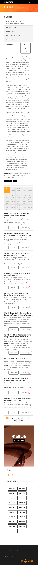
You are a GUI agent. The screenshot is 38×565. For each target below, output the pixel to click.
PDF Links (25, 227)
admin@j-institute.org (17, 475)
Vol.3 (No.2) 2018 (13, 196)
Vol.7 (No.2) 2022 (13, 207)
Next (15, 181)
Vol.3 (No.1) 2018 (7, 196)
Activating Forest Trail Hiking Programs (15, 359)
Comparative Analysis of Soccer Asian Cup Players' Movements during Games (16, 294)
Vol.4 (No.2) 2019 (24, 196)
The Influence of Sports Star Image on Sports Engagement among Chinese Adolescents (17, 336)
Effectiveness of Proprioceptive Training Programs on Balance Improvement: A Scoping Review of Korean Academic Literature (17, 235)
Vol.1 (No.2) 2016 (18, 190)
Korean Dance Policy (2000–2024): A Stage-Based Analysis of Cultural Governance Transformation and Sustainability (17, 215)
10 (14, 420)
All (7, 188)
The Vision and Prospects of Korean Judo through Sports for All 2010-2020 (16, 254)
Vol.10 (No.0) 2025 (30, 207)
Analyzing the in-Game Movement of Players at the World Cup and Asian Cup (18, 399)
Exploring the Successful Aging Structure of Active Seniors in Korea (17, 274)
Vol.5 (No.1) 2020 (30, 196)
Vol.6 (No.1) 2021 (13, 201)
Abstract (14, 227)
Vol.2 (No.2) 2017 (30, 190)
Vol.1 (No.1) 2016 (13, 190)
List (6, 181)
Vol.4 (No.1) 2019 (18, 196)
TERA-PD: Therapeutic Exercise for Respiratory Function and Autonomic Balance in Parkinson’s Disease (18, 315)
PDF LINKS (25, 46)
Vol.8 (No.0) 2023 (18, 207)
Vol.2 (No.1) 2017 (24, 190)
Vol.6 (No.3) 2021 (24, 201)
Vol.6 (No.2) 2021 (18, 201)
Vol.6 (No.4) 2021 (30, 201)
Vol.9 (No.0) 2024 (24, 207)
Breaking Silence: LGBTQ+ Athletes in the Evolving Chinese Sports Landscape (16, 379)
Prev (10, 181)
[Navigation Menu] (33, 2)
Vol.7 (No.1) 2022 (7, 207)
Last (21, 420)
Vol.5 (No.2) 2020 (7, 201)
